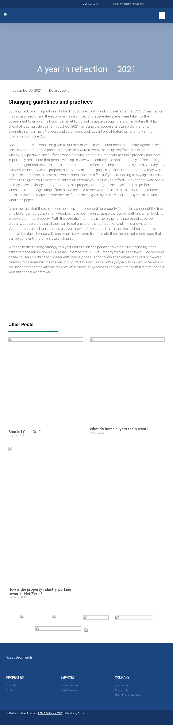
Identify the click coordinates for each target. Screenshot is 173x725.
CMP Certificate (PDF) (51, 713)
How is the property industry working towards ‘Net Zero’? (39, 591)
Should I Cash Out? (24, 431)
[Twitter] (156, 717)
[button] (162, 15)
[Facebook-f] (165, 717)
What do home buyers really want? (119, 429)
